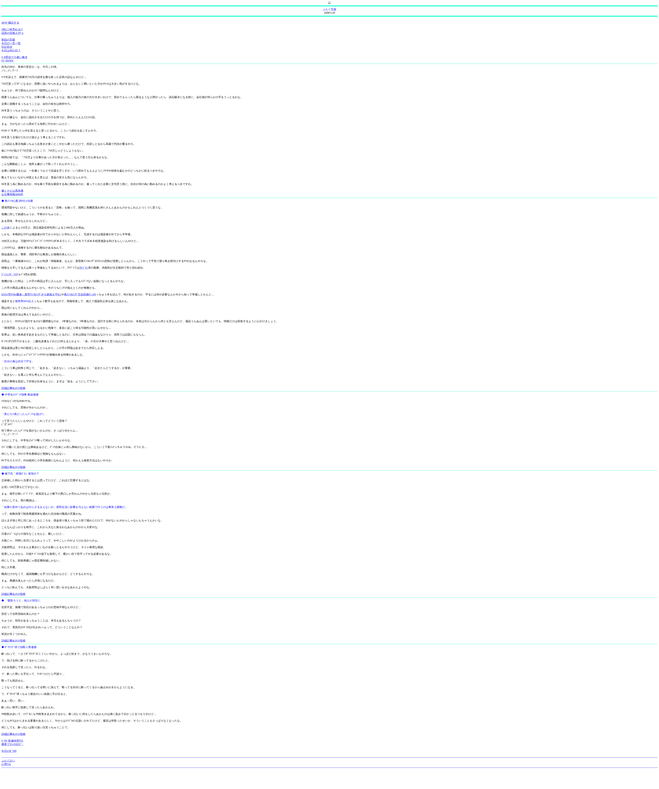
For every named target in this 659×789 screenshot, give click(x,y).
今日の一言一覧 (11, 43)
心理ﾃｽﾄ (6, 764)
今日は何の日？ (11, 50)
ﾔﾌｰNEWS (7, 60)
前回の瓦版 (8, 39)
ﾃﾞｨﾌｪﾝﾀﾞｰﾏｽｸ (9, 274)
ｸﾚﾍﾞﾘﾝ (84, 267)
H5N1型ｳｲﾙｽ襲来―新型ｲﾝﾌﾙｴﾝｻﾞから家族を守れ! (31, 294)
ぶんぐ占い (8, 760)
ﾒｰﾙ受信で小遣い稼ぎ (14, 57)
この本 (5, 227)
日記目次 (6, 46)
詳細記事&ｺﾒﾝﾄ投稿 (13, 388)
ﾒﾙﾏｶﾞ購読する (10, 22)
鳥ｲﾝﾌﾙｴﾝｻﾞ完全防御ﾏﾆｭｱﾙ (80, 294)
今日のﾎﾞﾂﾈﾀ (8, 751)
